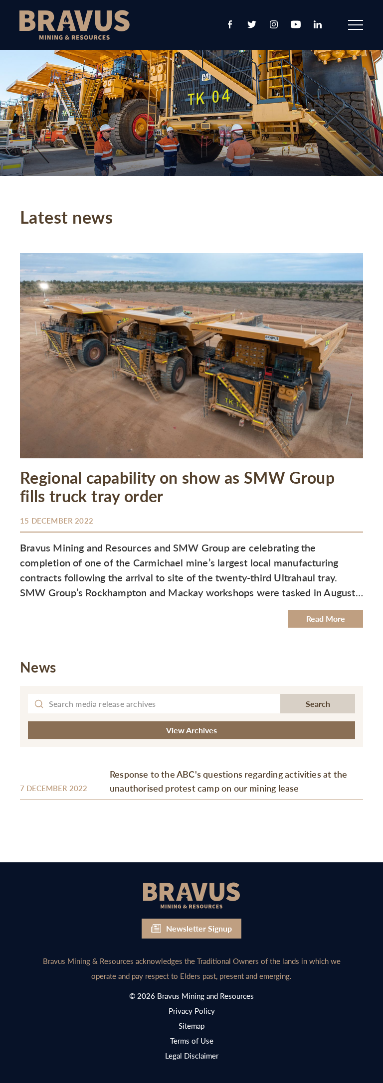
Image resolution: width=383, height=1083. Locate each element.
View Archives (191, 730)
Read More (325, 618)
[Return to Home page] (74, 26)
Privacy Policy (192, 1010)
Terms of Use (191, 1040)
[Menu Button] (355, 25)
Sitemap (191, 1025)
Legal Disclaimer (191, 1055)
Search (318, 703)
